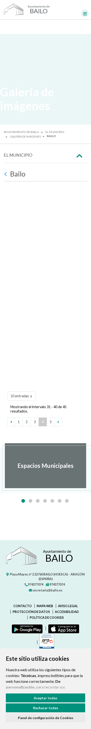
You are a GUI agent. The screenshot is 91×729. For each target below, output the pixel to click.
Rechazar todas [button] (45, 708)
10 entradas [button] (19, 396)
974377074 (35, 584)
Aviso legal (68, 606)
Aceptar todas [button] (45, 698)
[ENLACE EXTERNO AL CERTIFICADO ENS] (45, 642)
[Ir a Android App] (26, 628)
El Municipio (54, 132)
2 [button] (30, 501)
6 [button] (59, 501)
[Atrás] (6, 174)
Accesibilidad (67, 612)
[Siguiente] (58, 422)
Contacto (22, 606)
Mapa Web (45, 606)
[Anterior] (11, 422)
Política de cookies (47, 617)
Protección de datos (31, 612)
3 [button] (38, 501)
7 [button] (67, 501)
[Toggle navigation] (85, 13)
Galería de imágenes (25, 136)
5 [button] (52, 501)
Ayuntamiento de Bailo (21, 132)
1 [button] (23, 501)
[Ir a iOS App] (63, 628)
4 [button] (45, 501)
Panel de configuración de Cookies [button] (45, 718)
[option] (45, 465)
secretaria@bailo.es (47, 590)
